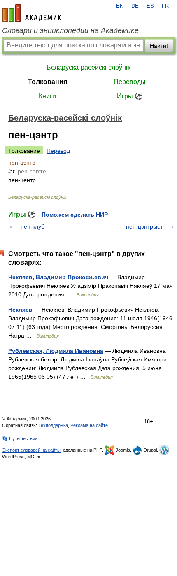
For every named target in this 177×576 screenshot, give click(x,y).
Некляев (20, 309)
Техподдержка (53, 425)
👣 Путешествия (19, 438)
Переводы (130, 81)
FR (165, 6)
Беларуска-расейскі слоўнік (88, 67)
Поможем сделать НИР (75, 214)
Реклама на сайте (89, 425)
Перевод (58, 150)
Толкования (47, 81)
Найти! (159, 45)
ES (150, 6)
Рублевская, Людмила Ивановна (55, 350)
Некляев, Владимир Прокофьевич (58, 277)
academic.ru (31, 13)
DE (135, 6)
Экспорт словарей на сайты (31, 450)
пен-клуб (32, 226)
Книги (47, 96)
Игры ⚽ (130, 96)
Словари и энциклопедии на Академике (70, 30)
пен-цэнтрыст (144, 226)
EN (119, 6)
